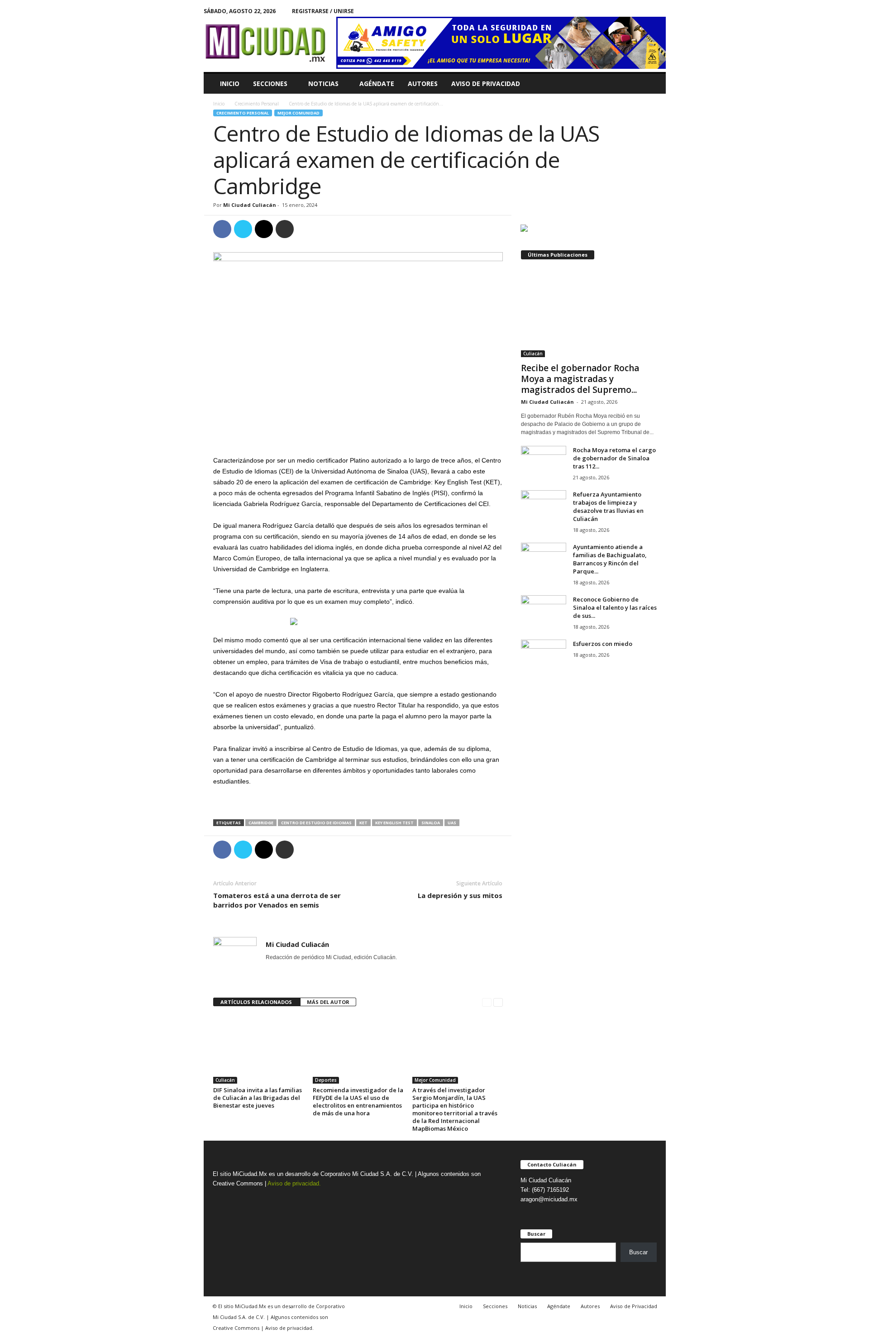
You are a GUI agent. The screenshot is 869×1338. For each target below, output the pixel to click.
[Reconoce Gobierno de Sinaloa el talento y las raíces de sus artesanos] (543, 612)
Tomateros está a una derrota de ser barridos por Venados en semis (277, 900)
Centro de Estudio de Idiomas (316, 823)
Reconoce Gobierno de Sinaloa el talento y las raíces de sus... (615, 607)
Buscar (638, 1252)
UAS (452, 823)
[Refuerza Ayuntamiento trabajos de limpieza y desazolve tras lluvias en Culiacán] (543, 507)
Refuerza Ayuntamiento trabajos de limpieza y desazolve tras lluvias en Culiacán (608, 506)
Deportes (326, 1080)
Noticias (323, 83)
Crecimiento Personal (256, 103)
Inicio (229, 83)
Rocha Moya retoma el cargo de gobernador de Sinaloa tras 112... (614, 458)
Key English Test (394, 823)
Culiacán (225, 1080)
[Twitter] (659, 11)
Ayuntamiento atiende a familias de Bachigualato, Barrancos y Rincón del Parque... (610, 559)
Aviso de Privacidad (485, 83)
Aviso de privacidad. (294, 1183)
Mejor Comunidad (298, 113)
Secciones (270, 83)
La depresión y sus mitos (460, 895)
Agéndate (376, 83)
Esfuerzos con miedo (602, 644)
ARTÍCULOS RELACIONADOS (256, 1002)
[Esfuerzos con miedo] (543, 657)
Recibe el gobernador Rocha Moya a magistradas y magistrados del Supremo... (580, 379)
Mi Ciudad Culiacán (249, 204)
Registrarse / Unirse (323, 11)
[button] (652, 84)
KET (363, 823)
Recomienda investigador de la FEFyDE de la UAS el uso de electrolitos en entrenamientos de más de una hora (358, 1101)
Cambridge (260, 823)
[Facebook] (645, 11)
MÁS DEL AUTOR (328, 1002)
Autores (423, 83)
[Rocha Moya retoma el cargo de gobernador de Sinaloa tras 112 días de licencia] (543, 463)
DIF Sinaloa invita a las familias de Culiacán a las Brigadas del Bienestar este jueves (257, 1097)
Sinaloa (430, 823)
